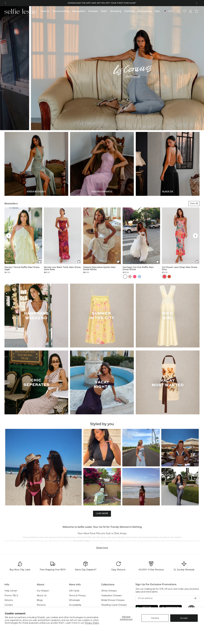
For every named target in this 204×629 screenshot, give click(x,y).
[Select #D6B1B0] (130, 276)
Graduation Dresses (111, 595)
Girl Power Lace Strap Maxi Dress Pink (179, 268)
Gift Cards (74, 590)
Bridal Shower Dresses (113, 600)
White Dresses (109, 590)
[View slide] (102, 68)
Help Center (10, 590)
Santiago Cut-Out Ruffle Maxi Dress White (138, 268)
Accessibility (75, 605)
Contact (8, 605)
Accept (184, 618)
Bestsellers (11, 203)
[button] (8, 235)
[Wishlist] (185, 11)
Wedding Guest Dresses (114, 605)
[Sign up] (195, 598)
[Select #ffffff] (125, 276)
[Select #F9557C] (135, 276)
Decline (155, 618)
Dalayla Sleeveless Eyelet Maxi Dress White (99, 268)
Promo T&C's (11, 595)
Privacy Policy (92, 623)
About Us (41, 595)
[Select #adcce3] (139, 276)
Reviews (41, 605)
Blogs (40, 600)
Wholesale (74, 600)
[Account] (191, 11)
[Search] (179, 11)
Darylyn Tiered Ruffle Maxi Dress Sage (21, 268)
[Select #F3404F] (164, 276)
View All (194, 203)
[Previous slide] (6, 3)
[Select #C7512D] (169, 276)
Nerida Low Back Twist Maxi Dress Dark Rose (62, 268)
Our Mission (43, 590)
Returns (8, 600)
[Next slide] (197, 3)
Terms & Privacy (77, 595)
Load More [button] (102, 513)
